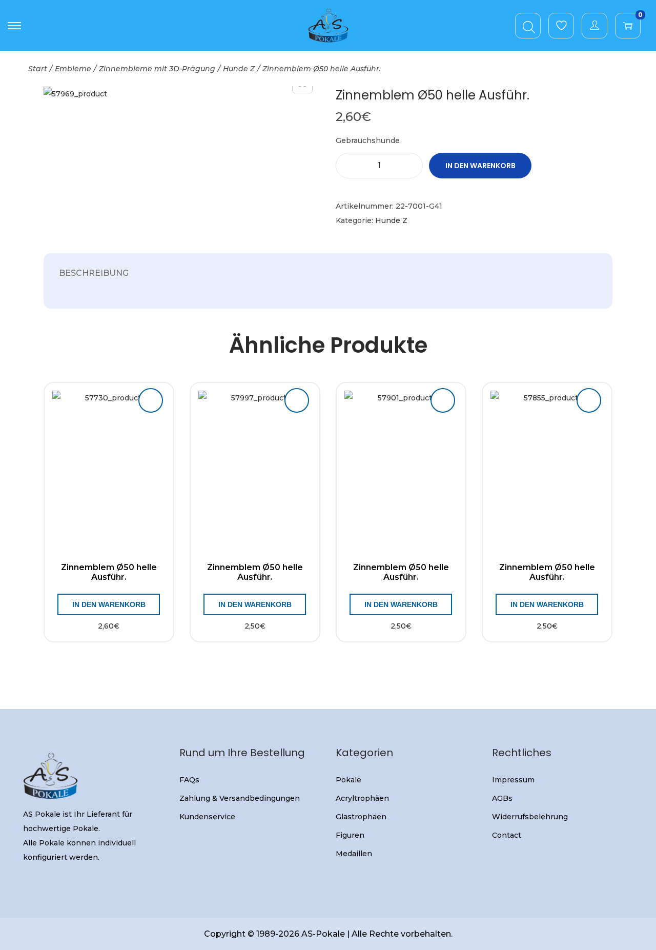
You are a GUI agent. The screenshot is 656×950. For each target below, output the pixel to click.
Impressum (513, 779)
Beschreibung (94, 273)
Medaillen (354, 853)
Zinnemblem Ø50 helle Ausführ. (109, 572)
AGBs (502, 798)
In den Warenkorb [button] (109, 604)
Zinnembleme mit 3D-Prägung (157, 68)
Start (37, 68)
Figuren (350, 835)
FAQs (189, 779)
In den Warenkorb (480, 165)
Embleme (73, 68)
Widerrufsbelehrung (530, 816)
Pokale (348, 779)
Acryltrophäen (362, 798)
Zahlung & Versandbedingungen (239, 798)
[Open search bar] (529, 25)
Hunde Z (239, 68)
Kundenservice (207, 816)
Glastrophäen (361, 816)
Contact (506, 835)
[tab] (94, 273)
